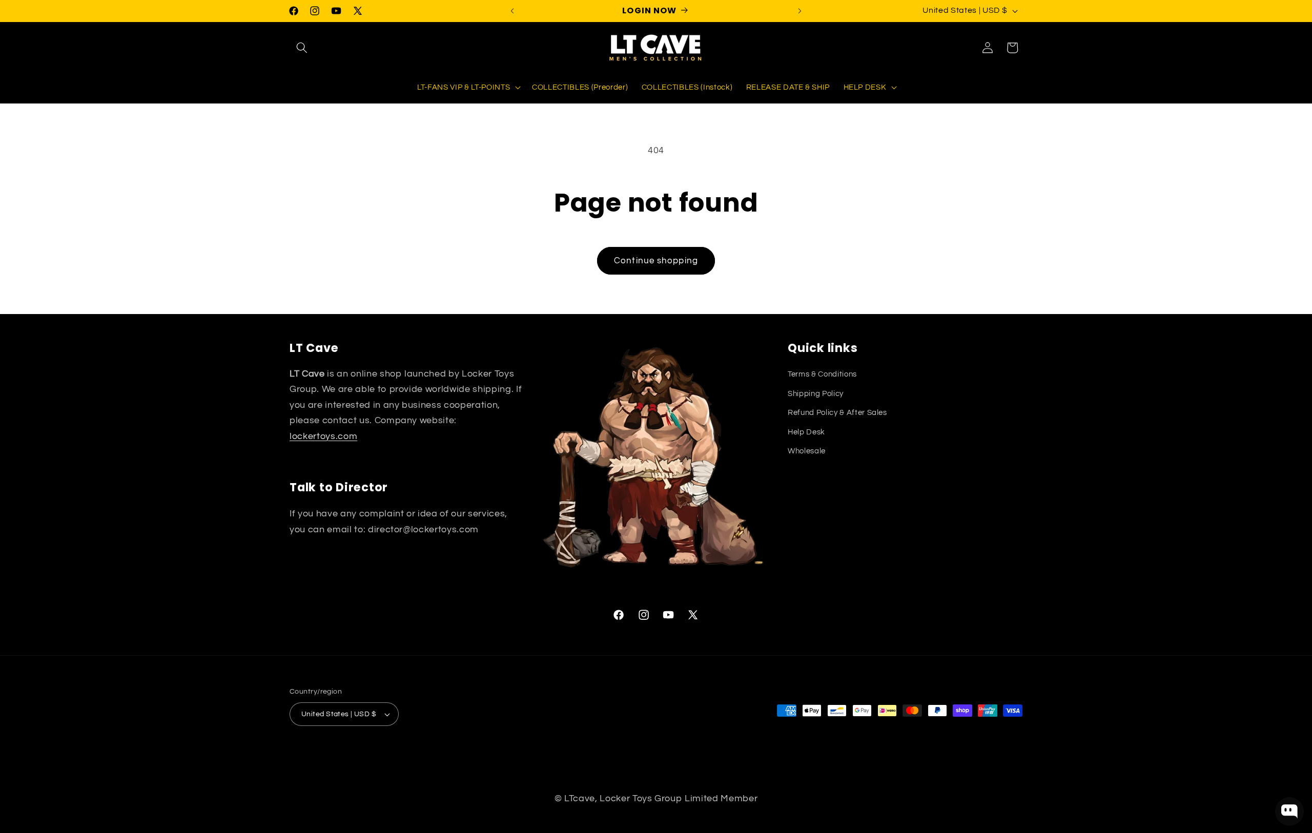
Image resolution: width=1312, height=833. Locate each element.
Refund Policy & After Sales (837, 412)
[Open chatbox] (1289, 811)
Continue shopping (656, 260)
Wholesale (807, 451)
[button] (302, 47)
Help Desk (806, 432)
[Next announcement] (800, 11)
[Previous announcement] (512, 11)
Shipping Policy (816, 393)
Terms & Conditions (822, 374)
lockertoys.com (323, 436)
